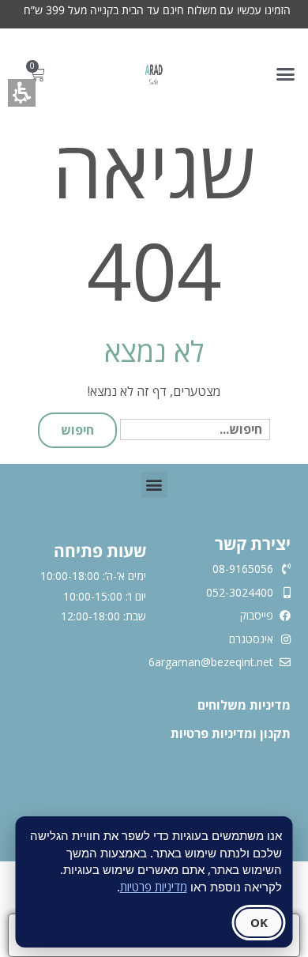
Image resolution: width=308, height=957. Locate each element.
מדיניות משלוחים (242, 705)
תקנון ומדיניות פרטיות (231, 733)
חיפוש (77, 430)
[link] (154, 74)
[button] (286, 74)
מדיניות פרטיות (153, 887)
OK (259, 922)
